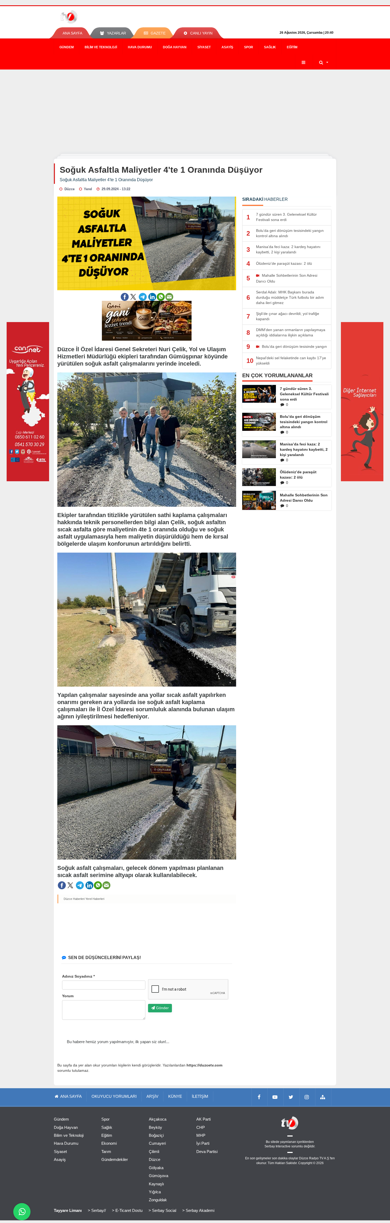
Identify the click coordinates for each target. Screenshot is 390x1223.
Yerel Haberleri (94, 898)
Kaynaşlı (156, 1184)
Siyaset (204, 47)
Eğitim (292, 47)
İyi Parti (202, 1143)
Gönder (162, 1008)
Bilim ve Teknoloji (101, 47)
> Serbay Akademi (198, 1210)
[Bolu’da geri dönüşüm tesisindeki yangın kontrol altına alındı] (259, 422)
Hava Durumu (140, 47)
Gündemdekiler (114, 1159)
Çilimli (154, 1151)
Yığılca (155, 1192)
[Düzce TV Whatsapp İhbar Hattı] (22, 1211)
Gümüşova (158, 1175)
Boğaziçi (156, 1135)
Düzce (154, 1159)
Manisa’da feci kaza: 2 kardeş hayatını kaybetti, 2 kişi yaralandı (304, 449)
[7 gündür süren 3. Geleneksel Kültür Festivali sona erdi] (259, 394)
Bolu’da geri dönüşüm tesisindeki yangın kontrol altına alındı (303, 421)
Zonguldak (158, 1200)
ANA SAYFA (72, 33)
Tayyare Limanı (68, 1210)
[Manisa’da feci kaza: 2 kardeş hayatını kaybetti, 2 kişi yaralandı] (259, 449)
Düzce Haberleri (74, 898)
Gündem (66, 47)
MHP (200, 1135)
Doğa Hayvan (175, 47)
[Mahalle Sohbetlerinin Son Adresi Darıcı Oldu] (259, 500)
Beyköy (155, 1127)
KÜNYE (175, 1096)
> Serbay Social (162, 1210)
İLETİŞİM (200, 1096)
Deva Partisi (207, 1151)
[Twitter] (292, 1097)
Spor (248, 47)
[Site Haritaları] (323, 1097)
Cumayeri (157, 1143)
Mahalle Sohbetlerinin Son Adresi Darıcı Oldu (304, 497)
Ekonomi (109, 1143)
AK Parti (203, 1119)
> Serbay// (97, 1210)
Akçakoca (157, 1119)
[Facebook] (260, 1097)
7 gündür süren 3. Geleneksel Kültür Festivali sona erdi (304, 394)
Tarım (106, 1151)
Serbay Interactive (278, 1146)
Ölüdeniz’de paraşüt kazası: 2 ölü (298, 474)
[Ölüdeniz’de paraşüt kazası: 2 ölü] (259, 477)
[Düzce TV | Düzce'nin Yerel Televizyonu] (88, 16)
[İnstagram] (307, 1097)
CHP (200, 1127)
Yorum (67, 996)
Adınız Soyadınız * (78, 976)
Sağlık (270, 47)
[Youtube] (276, 1097)
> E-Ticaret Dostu (127, 1210)
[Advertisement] (195, 109)
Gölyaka (156, 1167)
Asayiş (227, 47)
